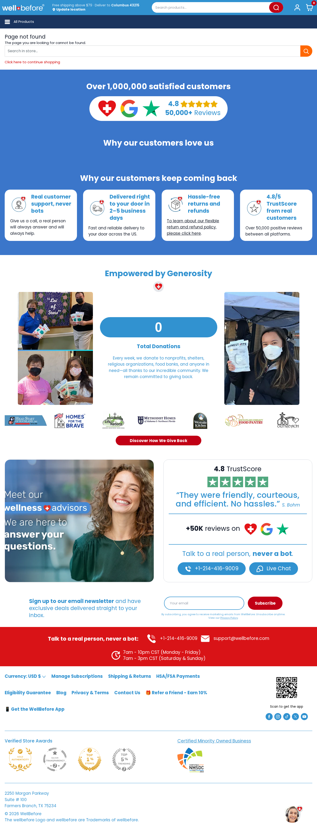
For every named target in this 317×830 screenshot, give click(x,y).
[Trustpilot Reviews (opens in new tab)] (151, 108)
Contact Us (127, 693)
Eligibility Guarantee (28, 693)
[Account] (297, 7)
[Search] (276, 7)
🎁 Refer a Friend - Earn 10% (176, 693)
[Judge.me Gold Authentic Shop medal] (20, 759)
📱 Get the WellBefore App (35, 709)
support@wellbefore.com (240, 638)
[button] (309, 7)
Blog (61, 693)
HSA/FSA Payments (178, 676)
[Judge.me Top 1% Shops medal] (89, 759)
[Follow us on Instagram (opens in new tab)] (277, 716)
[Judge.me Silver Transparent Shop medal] (55, 759)
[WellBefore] (23, 7)
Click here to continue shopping (32, 62)
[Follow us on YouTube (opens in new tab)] (304, 716)
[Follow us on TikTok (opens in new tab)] (286, 716)
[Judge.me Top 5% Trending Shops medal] (124, 759)
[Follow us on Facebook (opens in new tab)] (269, 716)
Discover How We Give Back (158, 440)
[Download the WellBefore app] (287, 687)
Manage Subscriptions (77, 676)
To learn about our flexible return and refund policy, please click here (193, 227)
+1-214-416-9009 (216, 568)
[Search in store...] (306, 51)
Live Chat (278, 568)
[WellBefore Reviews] (107, 108)
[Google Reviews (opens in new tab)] (129, 108)
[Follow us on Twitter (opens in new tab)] (295, 716)
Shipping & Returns (129, 676)
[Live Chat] (79, 521)
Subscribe (265, 603)
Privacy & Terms (90, 693)
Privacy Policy (229, 617)
